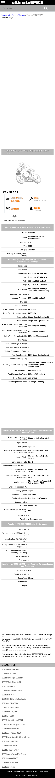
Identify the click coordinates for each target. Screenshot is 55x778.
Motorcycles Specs (8, 15)
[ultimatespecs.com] (27, 2)
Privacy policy (26, 775)
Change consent (43, 771)
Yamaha (21, 15)
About (18, 775)
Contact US (36, 775)
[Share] (51, 8)
